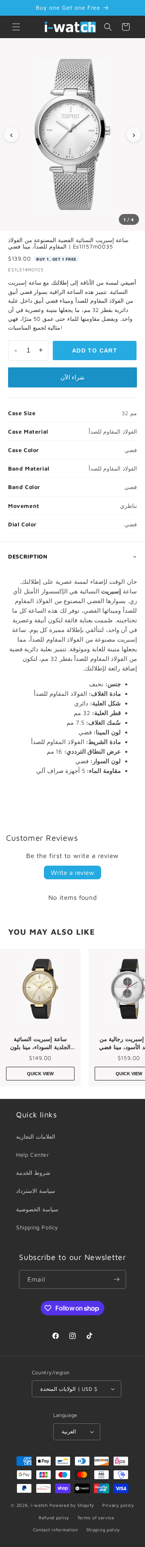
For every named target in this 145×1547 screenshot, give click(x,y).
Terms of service (95, 1517)
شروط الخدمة (33, 1172)
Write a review (72, 872)
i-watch (39, 1505)
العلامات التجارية (35, 1136)
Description (28, 556)
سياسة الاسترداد (35, 1190)
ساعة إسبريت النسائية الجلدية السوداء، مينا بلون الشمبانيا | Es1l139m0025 (40, 1043)
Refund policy (54, 1517)
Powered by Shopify (72, 1505)
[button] (16, 27)
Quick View (40, 1073)
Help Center (32, 1154)
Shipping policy (103, 1529)
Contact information (55, 1529)
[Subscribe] (117, 1279)
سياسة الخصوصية (37, 1209)
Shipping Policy (37, 1227)
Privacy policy (118, 1505)
